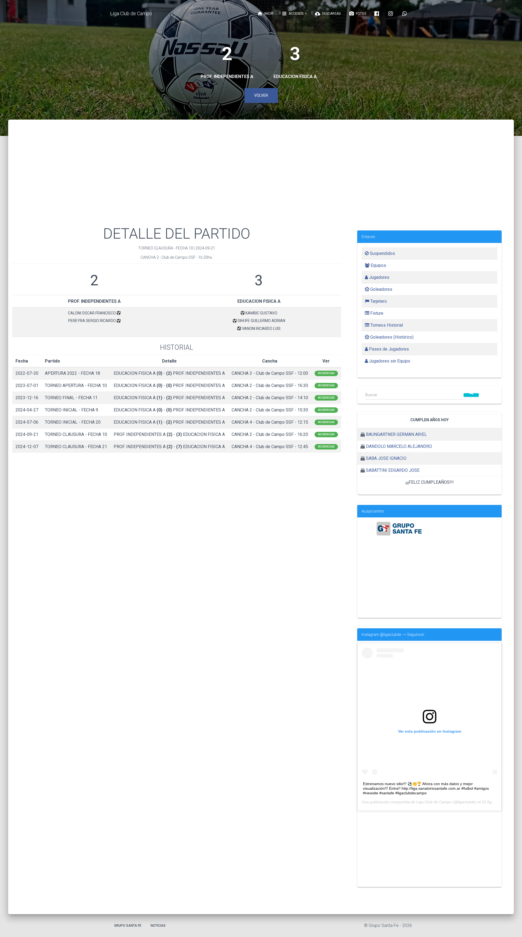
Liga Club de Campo (131, 13)
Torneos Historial (386, 325)
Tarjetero (378, 301)
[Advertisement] (261, 179)
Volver (261, 95)
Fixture (376, 313)
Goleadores (380, 289)
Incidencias (326, 373)
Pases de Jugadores (388, 349)
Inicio (265, 13)
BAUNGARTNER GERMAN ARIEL (396, 434)
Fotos (357, 13)
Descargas (328, 13)
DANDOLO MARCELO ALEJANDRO (399, 446)
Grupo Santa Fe (127, 925)
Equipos (377, 265)
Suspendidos (382, 253)
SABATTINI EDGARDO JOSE (393, 470)
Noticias (158, 925)
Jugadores (378, 277)
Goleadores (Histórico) (391, 337)
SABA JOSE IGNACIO (386, 458)
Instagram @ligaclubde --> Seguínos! (393, 634)
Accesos (293, 13)
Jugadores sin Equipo (389, 361)
